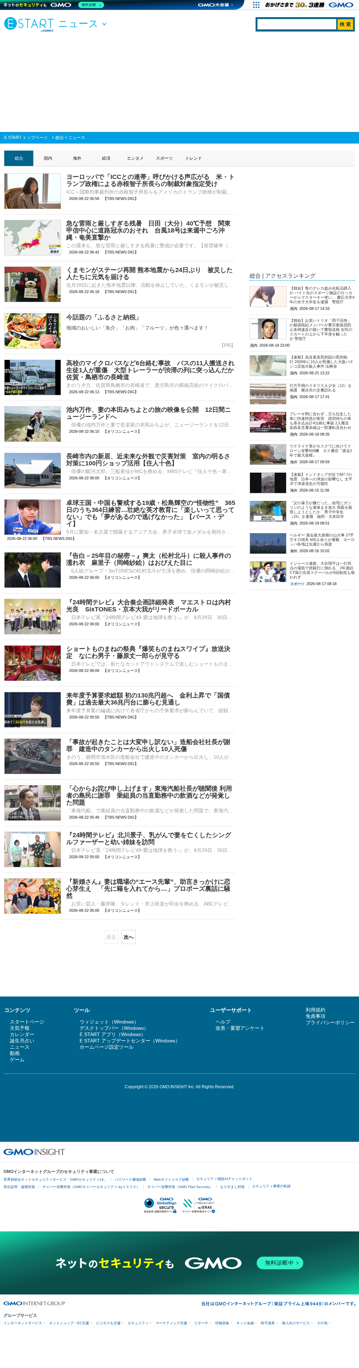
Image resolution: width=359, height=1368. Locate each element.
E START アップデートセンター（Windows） (130, 1040)
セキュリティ (138, 1323)
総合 (59, 137)
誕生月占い (22, 1040)
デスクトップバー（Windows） (114, 1028)
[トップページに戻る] (30, 24)
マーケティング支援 (171, 1323)
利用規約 (315, 1010)
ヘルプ (223, 1022)
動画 (15, 1053)
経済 (106, 158)
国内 (48, 158)
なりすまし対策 (232, 1187)
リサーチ (201, 1323)
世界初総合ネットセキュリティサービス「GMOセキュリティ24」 (55, 1179)
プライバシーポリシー (330, 1022)
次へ (129, 937)
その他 (322, 1323)
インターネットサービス (23, 1323)
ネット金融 (245, 1323)
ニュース (76, 137)
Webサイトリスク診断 (171, 1179)
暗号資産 (268, 1323)
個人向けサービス (296, 1323)
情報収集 (222, 1323)
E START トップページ (26, 137)
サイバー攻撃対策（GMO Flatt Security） (180, 1187)
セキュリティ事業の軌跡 (271, 1186)
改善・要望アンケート (240, 1028)
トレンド (193, 158)
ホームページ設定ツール (107, 1047)
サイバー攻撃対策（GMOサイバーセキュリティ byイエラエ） (91, 1187)
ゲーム (17, 1059)
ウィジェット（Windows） (109, 1022)
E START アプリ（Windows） (113, 1034)
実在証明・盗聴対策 (19, 1187)
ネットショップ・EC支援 (69, 1323)
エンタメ (135, 158)
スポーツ (164, 158)
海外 (77, 158)
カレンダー (22, 1034)
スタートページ (27, 1022)
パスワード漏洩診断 (130, 1179)
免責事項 (315, 1016)
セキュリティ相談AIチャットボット (224, 1179)
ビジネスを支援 (108, 1323)
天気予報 (19, 1028)
